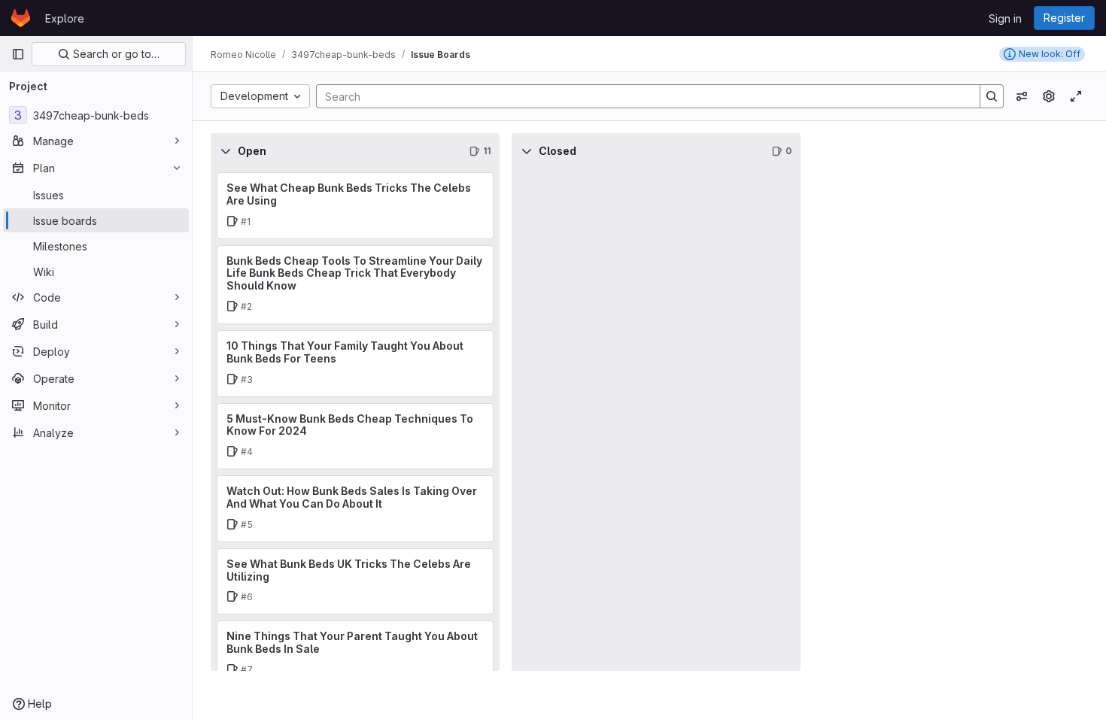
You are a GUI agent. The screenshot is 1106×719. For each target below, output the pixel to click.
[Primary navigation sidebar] (18, 54)
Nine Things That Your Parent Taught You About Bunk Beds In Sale (352, 642)
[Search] (992, 96)
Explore (64, 18)
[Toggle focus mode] (1076, 96)
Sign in (1005, 18)
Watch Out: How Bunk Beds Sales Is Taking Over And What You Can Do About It (351, 497)
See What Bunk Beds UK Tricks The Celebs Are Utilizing (348, 570)
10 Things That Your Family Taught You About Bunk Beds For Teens (344, 352)
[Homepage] (20, 18)
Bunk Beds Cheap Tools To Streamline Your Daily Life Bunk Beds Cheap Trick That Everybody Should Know (354, 273)
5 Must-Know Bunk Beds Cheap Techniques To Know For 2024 (349, 425)
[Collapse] (226, 151)
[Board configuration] (1049, 96)
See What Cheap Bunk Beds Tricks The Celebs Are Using (348, 194)
